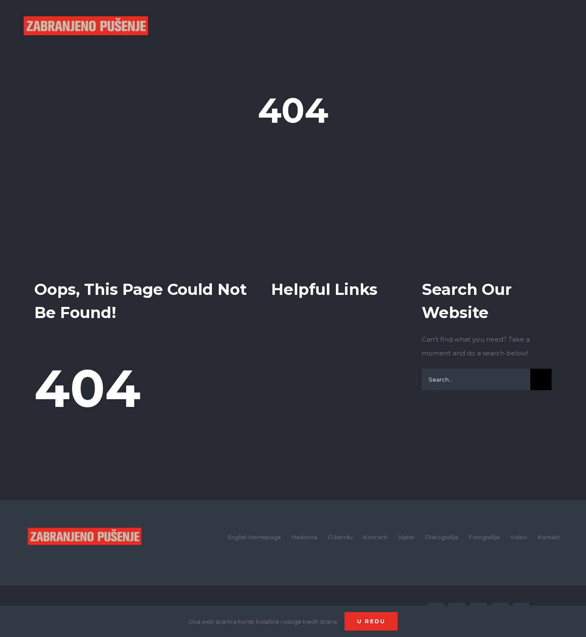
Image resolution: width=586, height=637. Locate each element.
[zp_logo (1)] (84, 516)
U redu (371, 621)
